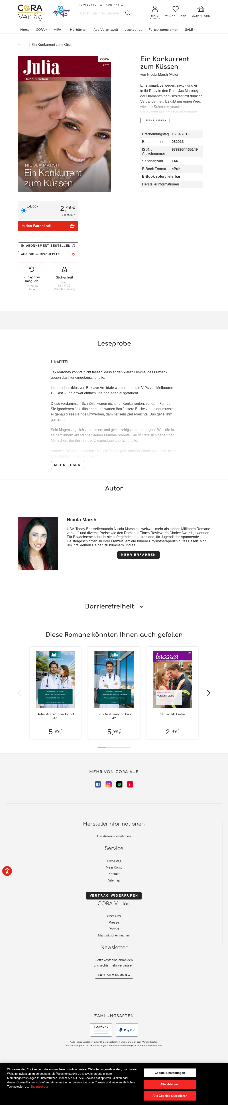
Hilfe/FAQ (114, 861)
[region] (114, 1084)
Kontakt (114, 874)
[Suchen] (128, 13)
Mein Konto (114, 867)
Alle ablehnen (170, 1084)
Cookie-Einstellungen (170, 1072)
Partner (114, 929)
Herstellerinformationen (160, 184)
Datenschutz (39, 1086)
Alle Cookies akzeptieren (170, 1095)
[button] (48, 254)
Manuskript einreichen (114, 935)
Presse (114, 922)
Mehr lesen (67, 465)
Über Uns (114, 916)
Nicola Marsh (157, 74)
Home (22, 45)
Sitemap (114, 880)
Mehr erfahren (138, 554)
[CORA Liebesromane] (30, 12)
